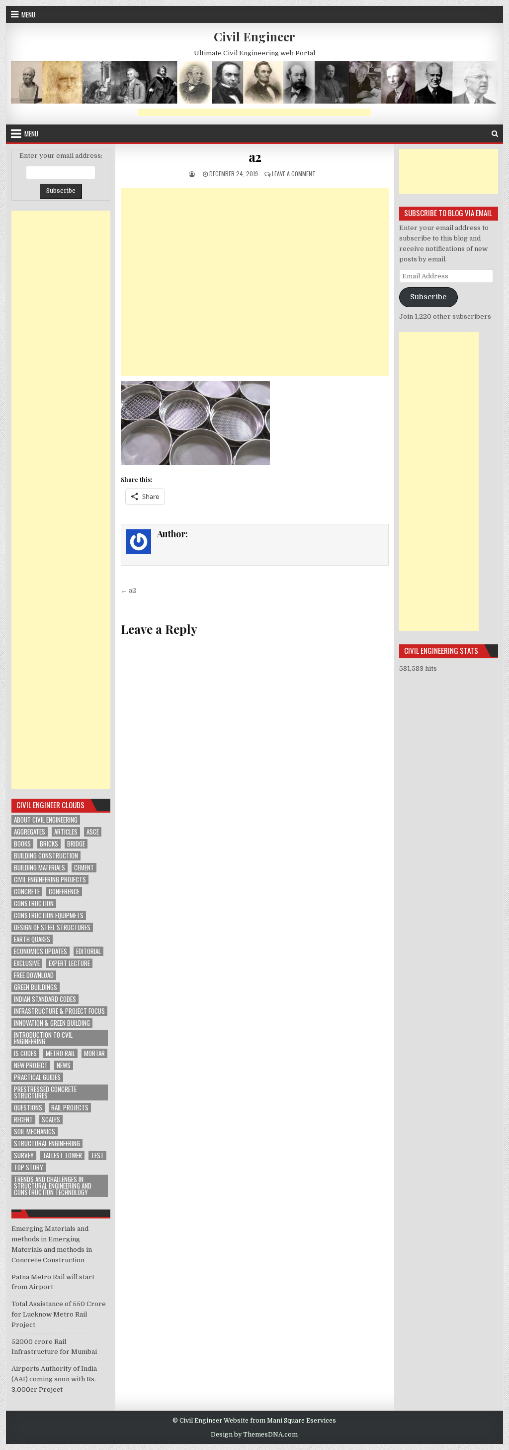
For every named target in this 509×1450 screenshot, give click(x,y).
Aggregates (29, 832)
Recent (23, 1119)
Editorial (88, 951)
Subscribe (428, 297)
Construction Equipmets (49, 915)
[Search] (495, 133)
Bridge (76, 843)
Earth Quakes (32, 939)
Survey (24, 1155)
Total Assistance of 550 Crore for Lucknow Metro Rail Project (58, 1314)
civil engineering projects (50, 879)
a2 (255, 156)
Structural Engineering (47, 1143)
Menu (28, 14)
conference (64, 891)
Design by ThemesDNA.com (254, 1434)
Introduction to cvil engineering (43, 1038)
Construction (34, 903)
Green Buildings (35, 987)
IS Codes (25, 1053)
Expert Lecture (69, 963)
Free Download (34, 975)
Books (22, 843)
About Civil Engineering (46, 820)
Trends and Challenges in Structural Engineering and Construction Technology (52, 1186)
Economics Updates (40, 951)
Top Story (28, 1167)
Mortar (94, 1053)
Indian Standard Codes (45, 999)
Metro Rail (60, 1053)
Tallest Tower (62, 1155)
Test (97, 1155)
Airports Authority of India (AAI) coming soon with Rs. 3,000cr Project (54, 1379)
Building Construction (46, 855)
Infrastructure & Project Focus (59, 1011)
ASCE (92, 832)
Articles (66, 832)
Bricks (49, 843)
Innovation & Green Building (52, 1023)
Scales (51, 1119)
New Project (31, 1065)
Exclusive (27, 963)
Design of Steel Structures (52, 927)
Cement (84, 867)
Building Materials (39, 867)
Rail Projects (69, 1107)
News (64, 1065)
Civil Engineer (254, 36)
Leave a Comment (294, 173)
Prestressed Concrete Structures (45, 1092)
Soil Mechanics (34, 1131)
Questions (28, 1107)
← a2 (128, 590)
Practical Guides (37, 1077)
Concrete (27, 891)
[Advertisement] (254, 112)
